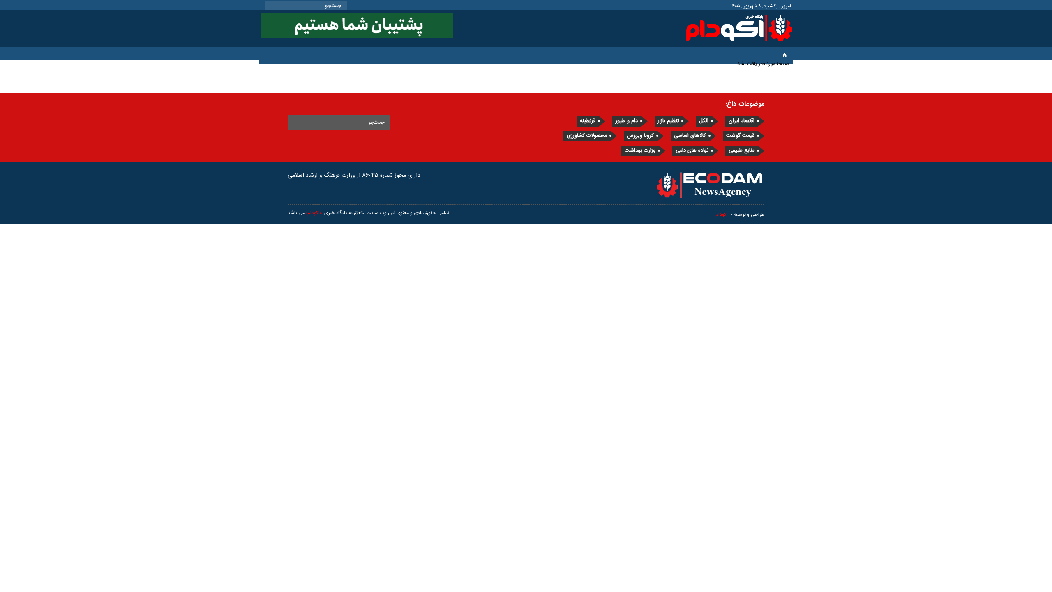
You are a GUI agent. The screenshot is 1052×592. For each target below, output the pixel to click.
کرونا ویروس (640, 136)
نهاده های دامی (692, 150)
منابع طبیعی (741, 150)
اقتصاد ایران (741, 121)
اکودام (721, 214)
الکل (703, 121)
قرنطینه (587, 121)
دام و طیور (627, 121)
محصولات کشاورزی (587, 136)
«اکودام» (313, 213)
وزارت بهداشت (640, 150)
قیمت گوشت (740, 136)
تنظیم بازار (668, 121)
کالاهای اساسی (690, 136)
